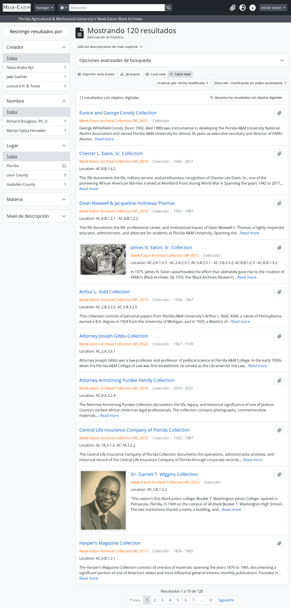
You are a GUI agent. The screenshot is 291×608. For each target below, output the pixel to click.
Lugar (12, 145)
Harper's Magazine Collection (109, 543)
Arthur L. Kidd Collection (104, 291)
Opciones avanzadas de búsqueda (115, 60)
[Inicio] (18, 7)
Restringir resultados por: (36, 31)
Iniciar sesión (272, 7)
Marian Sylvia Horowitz (36, 131)
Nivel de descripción (28, 216)
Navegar (43, 7)
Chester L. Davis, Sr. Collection (111, 153)
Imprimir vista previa (98, 74)
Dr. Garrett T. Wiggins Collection (164, 474)
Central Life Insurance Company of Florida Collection (134, 430)
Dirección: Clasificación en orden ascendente (248, 83)
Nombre (15, 101)
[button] (233, 8)
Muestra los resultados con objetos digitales (248, 97)
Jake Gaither (36, 78)
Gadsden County (36, 185)
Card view (158, 74)
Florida (36, 167)
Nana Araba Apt (36, 68)
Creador (15, 47)
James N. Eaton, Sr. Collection (161, 247)
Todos (12, 58)
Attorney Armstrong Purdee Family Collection (126, 380)
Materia (15, 199)
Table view (182, 74)
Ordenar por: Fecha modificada (181, 83)
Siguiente (226, 600)
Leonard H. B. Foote (36, 87)
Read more (104, 138)
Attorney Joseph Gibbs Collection (113, 336)
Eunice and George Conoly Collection (118, 113)
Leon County (36, 176)
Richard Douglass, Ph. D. (36, 122)
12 (210, 600)
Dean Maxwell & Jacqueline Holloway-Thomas (127, 203)
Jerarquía (132, 74)
